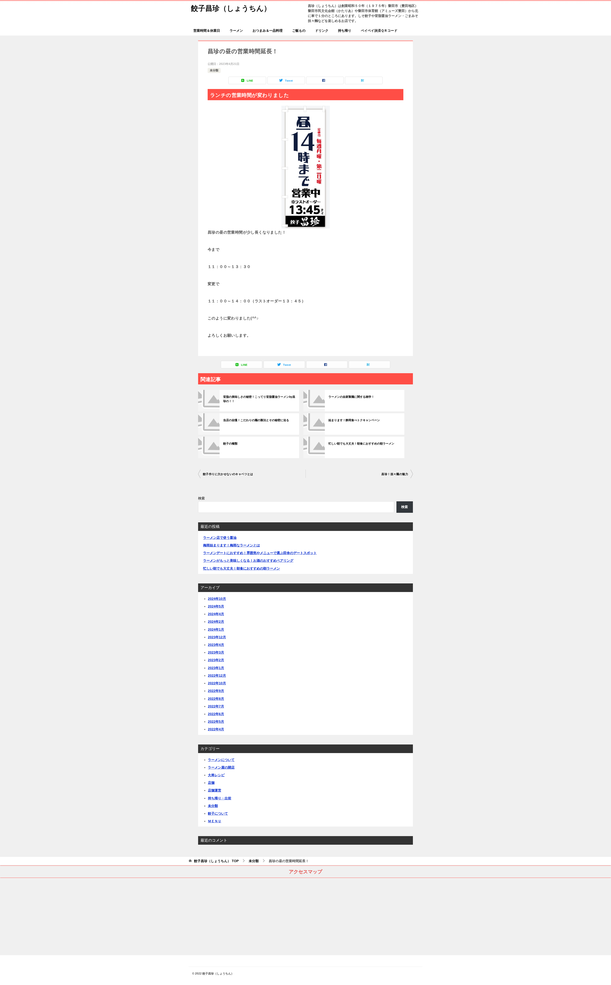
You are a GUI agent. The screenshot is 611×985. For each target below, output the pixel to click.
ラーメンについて (221, 760)
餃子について (218, 813)
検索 (201, 498)
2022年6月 (216, 714)
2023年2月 (216, 660)
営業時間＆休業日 (206, 30)
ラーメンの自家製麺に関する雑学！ (351, 396)
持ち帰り (344, 30)
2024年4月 (216, 614)
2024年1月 (216, 629)
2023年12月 (217, 637)
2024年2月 (216, 621)
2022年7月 (216, 706)
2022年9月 (216, 691)
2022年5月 (216, 721)
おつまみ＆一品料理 (268, 30)
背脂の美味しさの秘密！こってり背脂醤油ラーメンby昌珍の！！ (259, 399)
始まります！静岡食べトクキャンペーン (354, 420)
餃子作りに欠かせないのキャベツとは (228, 474)
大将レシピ (216, 775)
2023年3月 (216, 652)
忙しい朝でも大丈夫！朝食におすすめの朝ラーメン (361, 443)
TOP (216, 861)
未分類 (214, 70)
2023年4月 (216, 645)
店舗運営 (214, 790)
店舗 (211, 783)
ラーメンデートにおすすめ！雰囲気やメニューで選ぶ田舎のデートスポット (260, 553)
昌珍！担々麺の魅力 (394, 474)
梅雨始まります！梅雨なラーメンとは (231, 545)
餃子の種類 (230, 443)
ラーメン (236, 30)
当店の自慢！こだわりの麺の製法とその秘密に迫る (256, 420)
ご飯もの (299, 30)
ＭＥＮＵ (214, 821)
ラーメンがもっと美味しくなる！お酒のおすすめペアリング (248, 560)
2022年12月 (217, 675)
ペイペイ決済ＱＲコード (379, 30)
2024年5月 (216, 606)
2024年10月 (217, 599)
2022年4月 (216, 729)
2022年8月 (216, 699)
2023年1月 (216, 668)
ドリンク (321, 30)
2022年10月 (217, 683)
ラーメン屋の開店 (221, 767)
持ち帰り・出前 (219, 798)
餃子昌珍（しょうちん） (231, 8)
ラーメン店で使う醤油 (220, 538)
